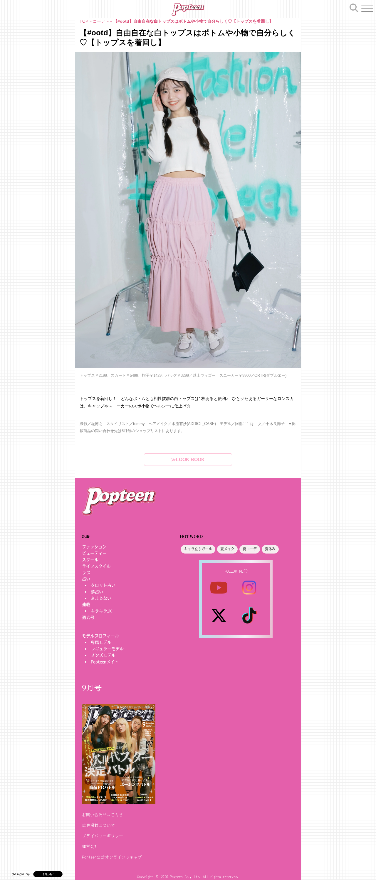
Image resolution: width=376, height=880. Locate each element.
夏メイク (227, 549)
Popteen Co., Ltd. (185, 876)
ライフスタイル (96, 566)
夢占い (97, 592)
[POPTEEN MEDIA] (188, 9)
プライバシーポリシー (102, 836)
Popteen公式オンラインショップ (112, 857)
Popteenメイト (105, 662)
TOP (84, 21)
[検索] (354, 8)
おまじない (101, 598)
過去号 (88, 617)
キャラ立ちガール (198, 549)
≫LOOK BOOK (188, 459)
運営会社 (90, 846)
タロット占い (103, 585)
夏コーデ (250, 549)
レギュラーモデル (107, 649)
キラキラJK (101, 611)
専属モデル (101, 642)
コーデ (99, 21)
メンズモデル (103, 655)
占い (86, 579)
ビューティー (94, 553)
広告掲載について (98, 825)
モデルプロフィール (100, 636)
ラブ (86, 573)
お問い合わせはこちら (102, 814)
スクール (90, 560)
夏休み (270, 549)
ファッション (94, 547)
